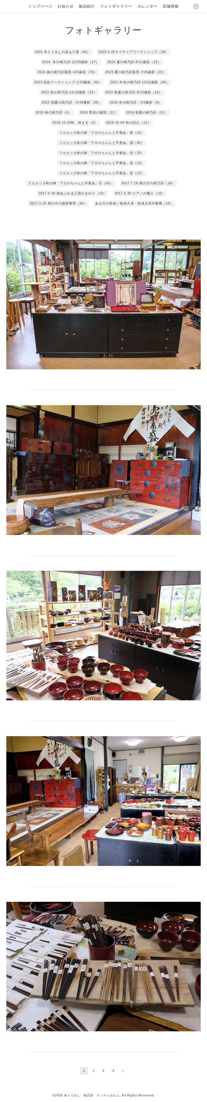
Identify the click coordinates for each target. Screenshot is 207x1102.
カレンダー (147, 6)
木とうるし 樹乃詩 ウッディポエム (92, 1095)
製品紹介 (87, 6)
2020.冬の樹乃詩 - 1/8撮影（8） (136, 102)
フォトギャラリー (116, 6)
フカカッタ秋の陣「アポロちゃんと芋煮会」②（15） (101, 173)
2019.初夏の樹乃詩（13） (147, 112)
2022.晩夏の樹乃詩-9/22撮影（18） (133, 92)
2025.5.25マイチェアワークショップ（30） (133, 52)
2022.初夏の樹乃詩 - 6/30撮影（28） (71, 102)
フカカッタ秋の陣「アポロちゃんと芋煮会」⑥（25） (101, 133)
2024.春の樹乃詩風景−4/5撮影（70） (67, 72)
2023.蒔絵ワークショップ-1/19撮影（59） (68, 82)
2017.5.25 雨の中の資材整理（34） (58, 203)
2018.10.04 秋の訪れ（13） (128, 122)
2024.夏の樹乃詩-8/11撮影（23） (134, 62)
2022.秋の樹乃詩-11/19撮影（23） (69, 92)
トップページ (40, 6)
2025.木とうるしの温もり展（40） (62, 52)
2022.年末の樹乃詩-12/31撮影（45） (139, 82)
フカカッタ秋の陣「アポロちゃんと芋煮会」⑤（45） (101, 143)
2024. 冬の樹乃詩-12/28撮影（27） (70, 62)
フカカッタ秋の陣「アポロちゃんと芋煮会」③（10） (101, 163)
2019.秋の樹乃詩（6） (54, 112)
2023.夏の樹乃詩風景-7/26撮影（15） (135, 72)
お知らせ (66, 6)
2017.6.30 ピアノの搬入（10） (140, 193)
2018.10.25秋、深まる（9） (75, 122)
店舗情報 (171, 6)
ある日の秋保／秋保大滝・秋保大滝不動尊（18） (134, 203)
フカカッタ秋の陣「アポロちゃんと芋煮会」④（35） (101, 153)
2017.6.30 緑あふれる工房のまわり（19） (73, 193)
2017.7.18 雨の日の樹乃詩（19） (148, 183)
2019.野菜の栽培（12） (99, 112)
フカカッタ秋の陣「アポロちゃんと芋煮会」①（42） (70, 183)
